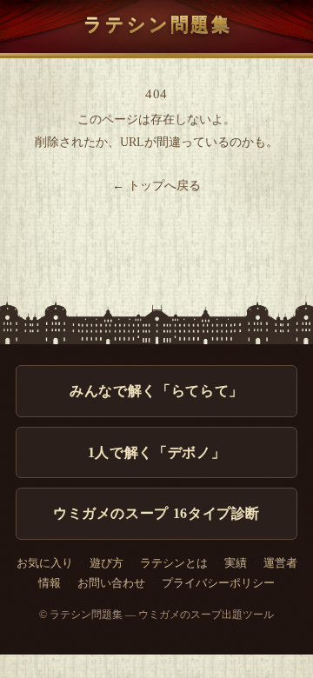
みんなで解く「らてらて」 (156, 390)
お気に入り (45, 563)
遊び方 (106, 563)
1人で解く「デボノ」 (156, 452)
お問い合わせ (111, 583)
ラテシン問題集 (157, 24)
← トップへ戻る (156, 185)
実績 (235, 563)
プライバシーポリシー (218, 583)
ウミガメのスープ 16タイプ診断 (156, 513)
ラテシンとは (174, 563)
